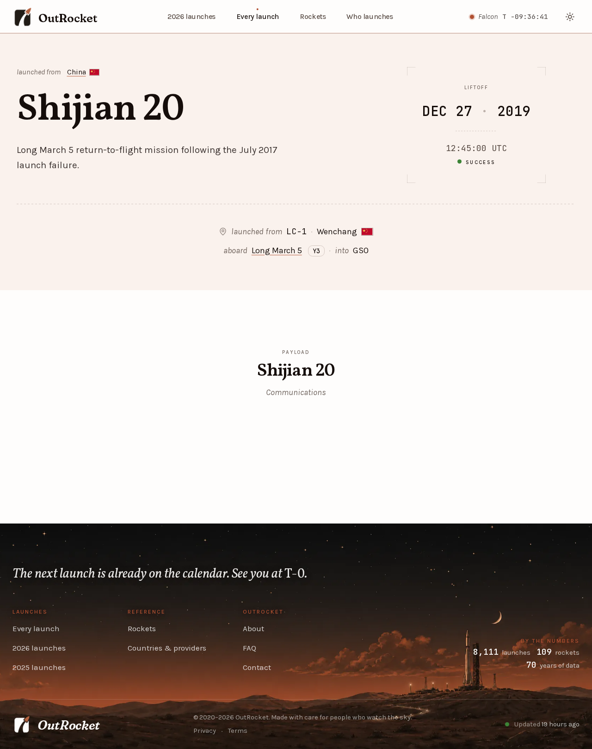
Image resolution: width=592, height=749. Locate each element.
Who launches (369, 16)
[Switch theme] (570, 16)
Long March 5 (277, 250)
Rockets (313, 16)
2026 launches (191, 16)
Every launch (257, 16)
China (76, 72)
